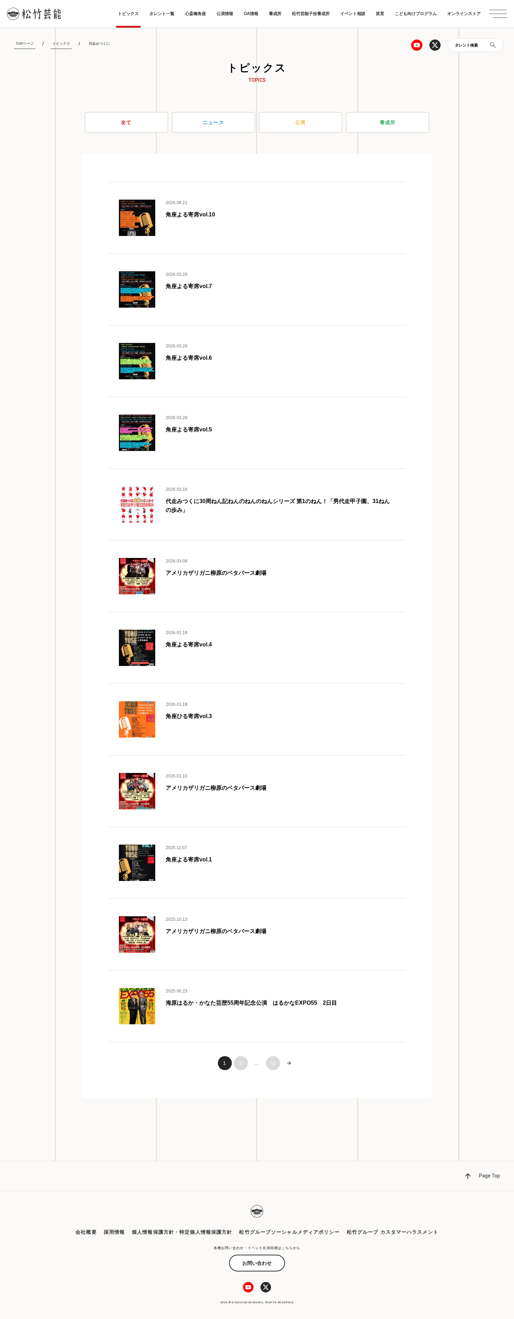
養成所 (275, 13)
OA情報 (251, 13)
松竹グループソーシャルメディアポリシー (289, 1232)
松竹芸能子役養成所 (311, 13)
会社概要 (86, 1232)
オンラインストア (464, 13)
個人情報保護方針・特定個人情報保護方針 (182, 1232)
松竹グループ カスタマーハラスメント (392, 1232)
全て (126, 122)
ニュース (213, 122)
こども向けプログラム (416, 13)
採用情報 (114, 1232)
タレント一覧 (161, 13)
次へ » (289, 1063)
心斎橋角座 (195, 13)
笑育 (380, 13)
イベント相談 (352, 13)
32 (273, 1063)
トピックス (128, 13)
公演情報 (224, 13)
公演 (300, 122)
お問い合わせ (257, 1263)
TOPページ (25, 43)
